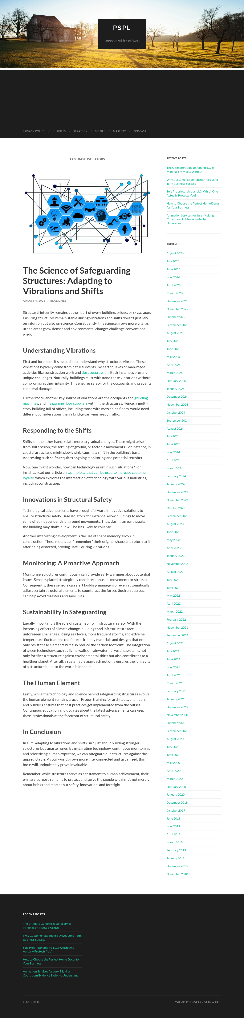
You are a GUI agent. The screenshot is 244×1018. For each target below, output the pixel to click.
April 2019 (174, 834)
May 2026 (173, 277)
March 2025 (175, 372)
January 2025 (176, 388)
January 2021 (176, 699)
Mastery (119, 131)
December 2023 (177, 492)
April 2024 (174, 460)
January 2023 (176, 555)
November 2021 (177, 627)
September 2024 (177, 420)
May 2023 (173, 540)
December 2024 (177, 396)
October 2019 (176, 810)
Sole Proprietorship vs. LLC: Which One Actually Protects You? (192, 193)
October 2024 (176, 412)
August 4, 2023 (34, 300)
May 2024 (173, 452)
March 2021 (175, 683)
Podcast (139, 131)
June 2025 (173, 349)
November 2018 (177, 874)
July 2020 (173, 747)
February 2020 (176, 786)
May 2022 (173, 595)
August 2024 (175, 428)
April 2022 (174, 603)
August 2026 (175, 253)
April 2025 (174, 364)
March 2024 (175, 468)
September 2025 (177, 325)
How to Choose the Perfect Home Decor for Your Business (193, 205)
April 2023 (174, 548)
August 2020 (175, 739)
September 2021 (177, 635)
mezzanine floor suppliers (67, 403)
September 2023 (177, 516)
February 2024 (176, 476)
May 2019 (173, 826)
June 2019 (173, 818)
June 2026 (173, 269)
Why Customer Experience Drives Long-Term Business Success (193, 181)
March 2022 (175, 611)
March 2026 (175, 293)
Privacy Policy (34, 131)
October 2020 (176, 723)
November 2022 (177, 563)
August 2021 (175, 643)
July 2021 (173, 651)
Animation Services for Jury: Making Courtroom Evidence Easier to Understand (190, 219)
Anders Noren (200, 1002)
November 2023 (177, 500)
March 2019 (175, 842)
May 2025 (173, 356)
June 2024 (173, 444)
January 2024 (176, 484)
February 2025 (176, 380)
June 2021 (173, 659)
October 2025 (176, 317)
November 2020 (177, 715)
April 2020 (174, 770)
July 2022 (173, 579)
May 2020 (173, 762)
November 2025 (177, 309)
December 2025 (177, 301)
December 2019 (177, 802)
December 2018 (177, 866)
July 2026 (173, 261)
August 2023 (175, 524)
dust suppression (95, 372)
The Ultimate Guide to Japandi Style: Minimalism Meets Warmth (190, 169)
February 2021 (176, 691)
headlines (58, 300)
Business (59, 131)
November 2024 (177, 404)
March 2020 (175, 778)
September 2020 (177, 731)
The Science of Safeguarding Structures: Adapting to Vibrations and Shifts (76, 280)
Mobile (100, 131)
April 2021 (174, 675)
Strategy (80, 131)
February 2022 (176, 619)
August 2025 (175, 333)
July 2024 (173, 436)
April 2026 (174, 285)
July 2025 (173, 341)
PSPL (122, 27)
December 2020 (177, 707)
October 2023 (176, 508)
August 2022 (175, 571)
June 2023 (173, 532)
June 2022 (173, 587)
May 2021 (173, 667)
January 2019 (176, 858)
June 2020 (173, 754)
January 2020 (176, 794)
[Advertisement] (122, 96)
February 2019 (176, 850)
